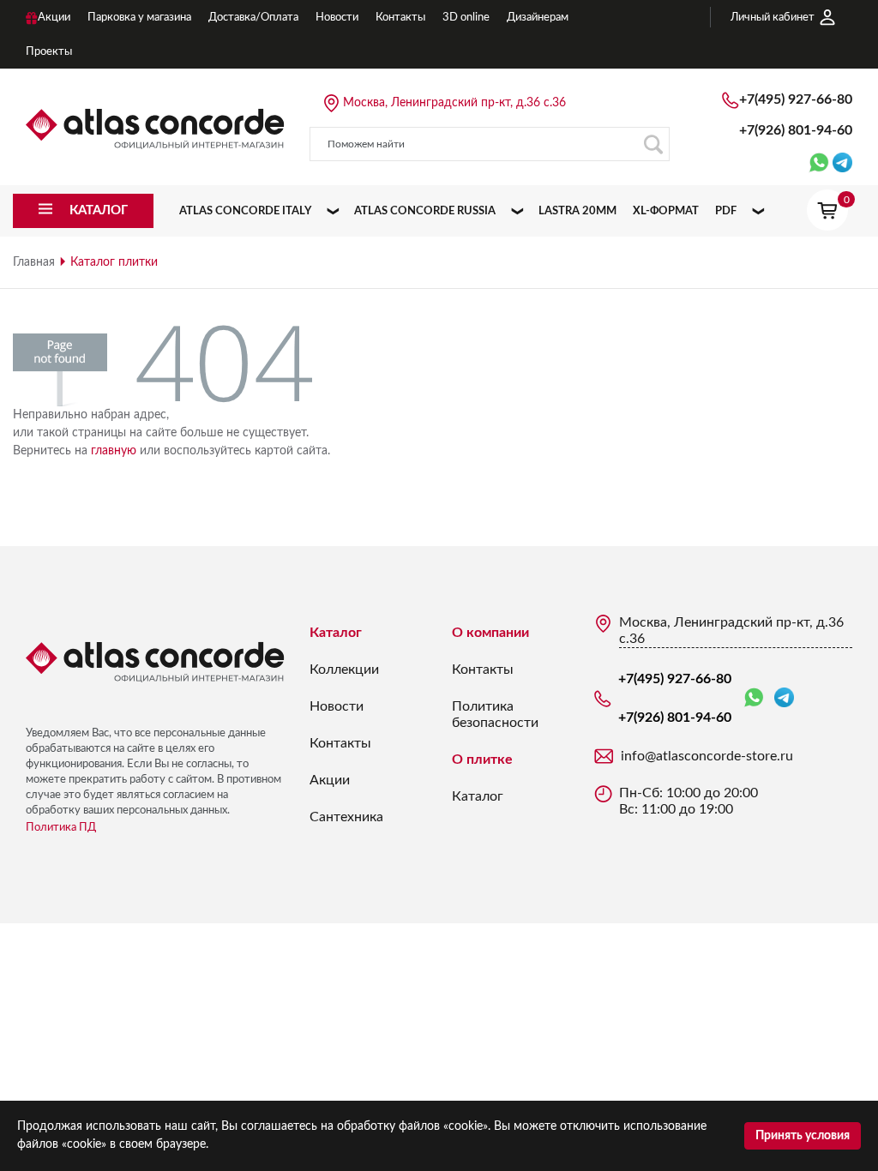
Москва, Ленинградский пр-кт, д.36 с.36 (454, 103)
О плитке (482, 759)
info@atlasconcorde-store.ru (707, 756)
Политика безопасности (495, 715)
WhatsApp (757, 698)
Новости (337, 706)
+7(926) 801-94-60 (795, 130)
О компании (490, 633)
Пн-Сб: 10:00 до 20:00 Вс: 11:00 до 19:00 (688, 801)
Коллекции (344, 669)
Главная (34, 262)
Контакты (340, 743)
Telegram (784, 698)
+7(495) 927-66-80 (795, 99)
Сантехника (346, 817)
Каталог (336, 633)
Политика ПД (61, 827)
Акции (330, 780)
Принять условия (802, 1136)
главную (113, 451)
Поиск (652, 144)
